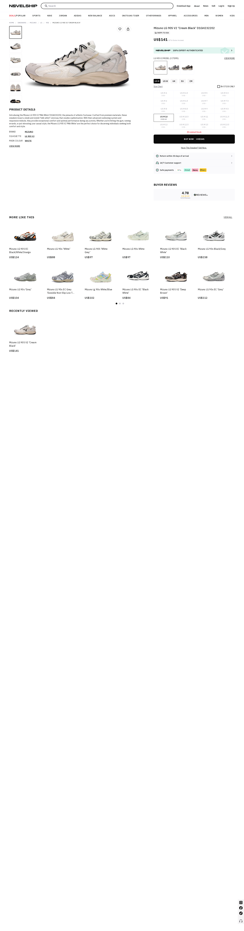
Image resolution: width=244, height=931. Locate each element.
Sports (36, 15)
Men (206, 15)
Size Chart (158, 86)
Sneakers (22, 23)
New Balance (95, 15)
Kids (232, 15)
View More (14, 146)
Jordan (63, 15)
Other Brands (153, 15)
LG (41, 23)
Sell (213, 6)
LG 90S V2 (29, 136)
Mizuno (33, 23)
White (28, 141)
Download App (183, 6)
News (205, 6)
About (197, 6)
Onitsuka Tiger (130, 15)
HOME (11, 23)
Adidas (77, 15)
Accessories (191, 15)
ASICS (112, 15)
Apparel (172, 15)
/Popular (17, 15)
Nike (49, 15)
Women (219, 15)
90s (47, 23)
